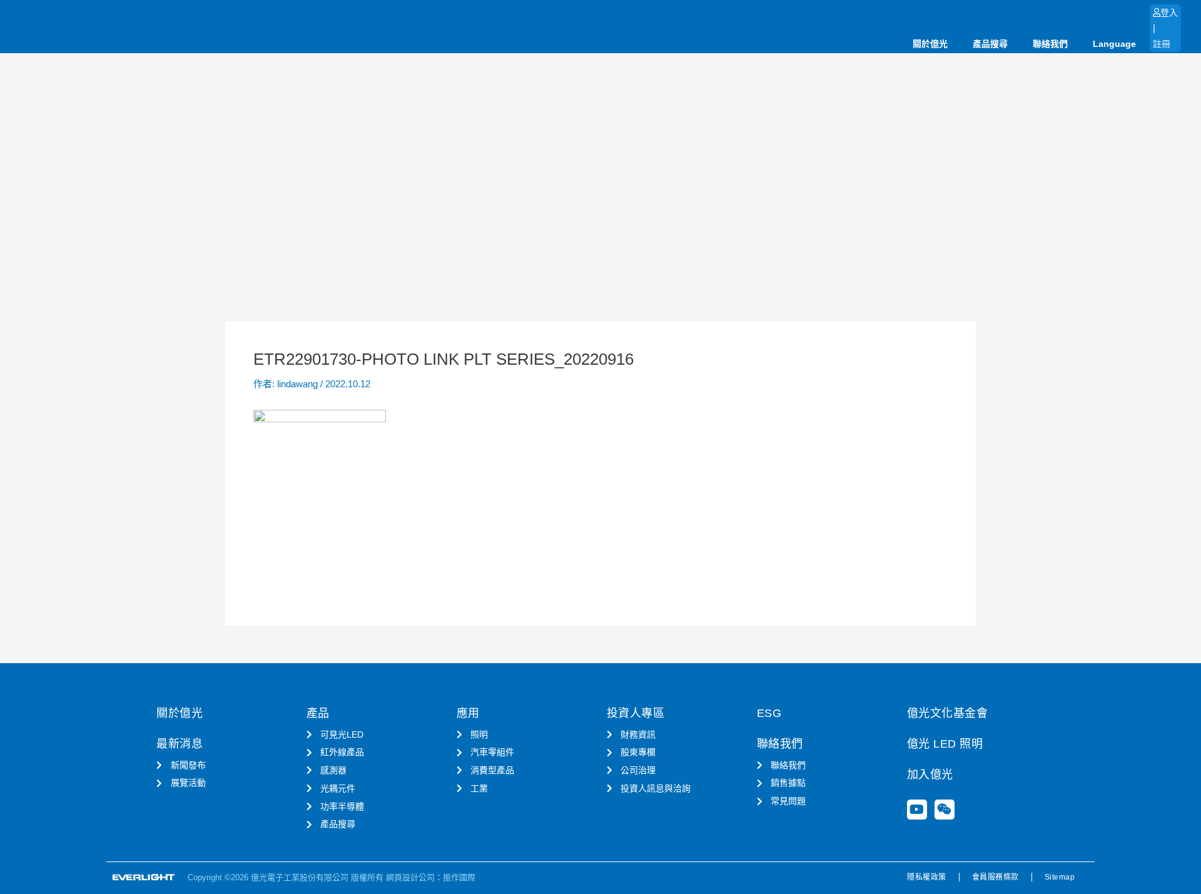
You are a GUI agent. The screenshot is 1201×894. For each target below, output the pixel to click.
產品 (318, 713)
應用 (468, 713)
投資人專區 (636, 713)
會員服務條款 (995, 877)
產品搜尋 (990, 44)
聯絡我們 (1050, 44)
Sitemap (1060, 877)
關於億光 (930, 44)
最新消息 (179, 744)
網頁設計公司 (410, 877)
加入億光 (930, 774)
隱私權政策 (926, 877)
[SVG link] (144, 877)
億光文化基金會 (947, 713)
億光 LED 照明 (945, 744)
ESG (769, 713)
